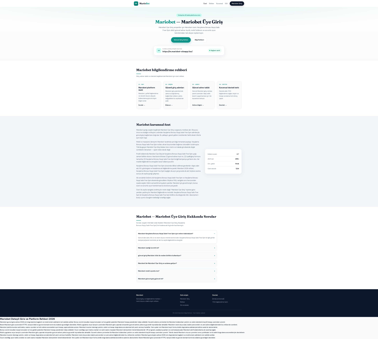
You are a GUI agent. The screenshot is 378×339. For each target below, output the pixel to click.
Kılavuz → (169, 105)
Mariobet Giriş (237, 4)
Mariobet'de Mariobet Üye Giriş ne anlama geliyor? (157, 263)
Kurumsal (219, 4)
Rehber (211, 4)
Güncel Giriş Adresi (181, 40)
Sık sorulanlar (184, 305)
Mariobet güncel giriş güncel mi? (150, 279)
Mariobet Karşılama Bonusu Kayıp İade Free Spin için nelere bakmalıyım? (165, 234)
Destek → (223, 105)
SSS (226, 4)
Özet (205, 4)
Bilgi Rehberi (199, 40)
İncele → (142, 105)
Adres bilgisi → (198, 105)
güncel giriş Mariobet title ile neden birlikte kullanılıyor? (159, 255)
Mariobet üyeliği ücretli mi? (148, 248)
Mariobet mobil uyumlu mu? (148, 271)
